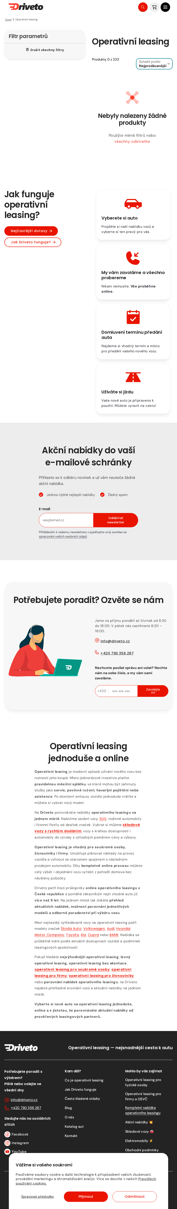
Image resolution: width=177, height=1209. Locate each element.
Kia (83, 934)
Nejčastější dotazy (29, 230)
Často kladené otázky (82, 1098)
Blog (68, 1108)
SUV (103, 818)
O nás (69, 1117)
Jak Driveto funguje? (31, 242)
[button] (165, 7)
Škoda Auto (71, 928)
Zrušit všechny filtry (47, 50)
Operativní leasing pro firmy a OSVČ (143, 1096)
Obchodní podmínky (142, 1150)
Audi (110, 928)
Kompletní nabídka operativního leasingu (142, 1110)
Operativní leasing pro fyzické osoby (143, 1082)
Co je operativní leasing (84, 1080)
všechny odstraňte (132, 141)
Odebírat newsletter (115, 520)
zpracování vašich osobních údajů (63, 536)
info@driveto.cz (115, 641)
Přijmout (86, 1196)
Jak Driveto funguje (80, 1089)
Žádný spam (118, 494)
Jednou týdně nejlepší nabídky (71, 494)
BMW (114, 934)
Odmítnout (134, 1196)
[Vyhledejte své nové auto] (143, 7)
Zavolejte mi (153, 691)
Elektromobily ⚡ (139, 1140)
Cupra (93, 934)
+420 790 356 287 (117, 653)
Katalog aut (74, 1126)
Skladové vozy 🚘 (139, 1131)
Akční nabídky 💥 (139, 1122)
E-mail (44, 509)
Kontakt (71, 1136)
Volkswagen (94, 928)
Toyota (72, 934)
